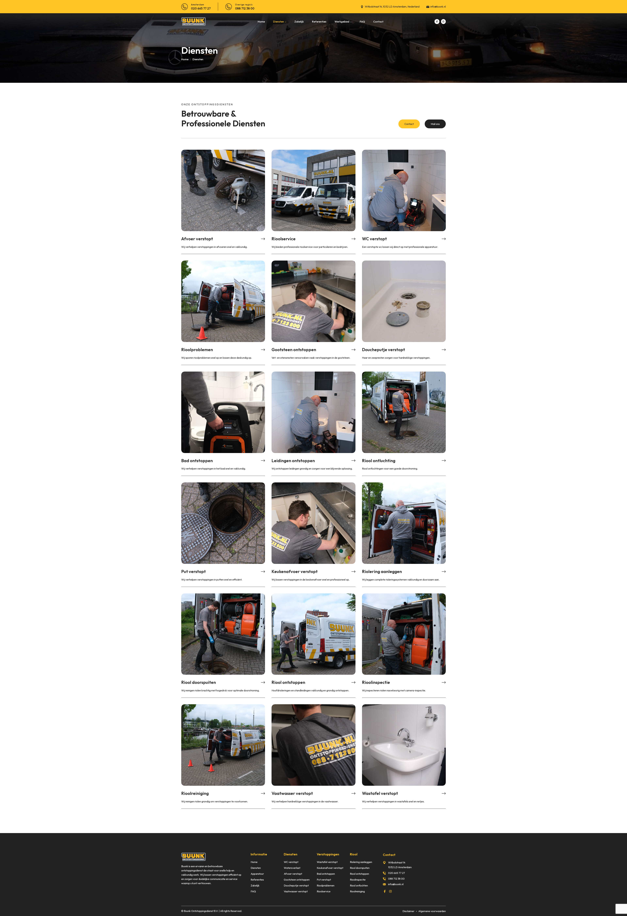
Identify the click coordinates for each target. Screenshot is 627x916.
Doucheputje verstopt (383, 349)
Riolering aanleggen (382, 571)
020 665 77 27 (201, 8)
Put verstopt (193, 571)
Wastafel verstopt (380, 793)
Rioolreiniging (195, 793)
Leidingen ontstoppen (293, 460)
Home (184, 59)
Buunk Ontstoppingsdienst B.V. (201, 911)
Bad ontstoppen (197, 460)
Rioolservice (284, 238)
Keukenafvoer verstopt (295, 571)
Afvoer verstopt (197, 238)
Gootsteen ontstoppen (294, 349)
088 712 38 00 (244, 8)
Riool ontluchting (378, 460)
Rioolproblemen (197, 349)
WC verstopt (374, 238)
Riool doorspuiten (198, 682)
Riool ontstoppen (288, 682)
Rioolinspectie (376, 682)
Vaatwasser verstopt (292, 793)
